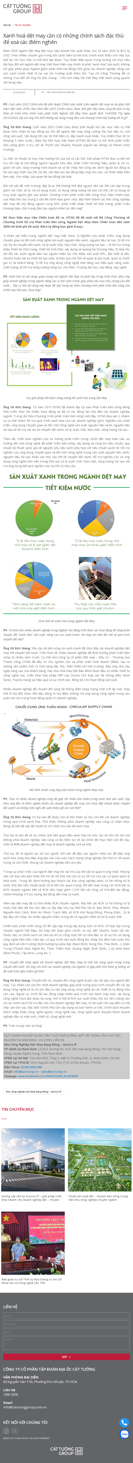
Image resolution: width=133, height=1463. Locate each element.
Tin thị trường (23, 25)
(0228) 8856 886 (31, 1067)
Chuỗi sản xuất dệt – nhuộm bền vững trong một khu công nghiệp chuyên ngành (98, 1198)
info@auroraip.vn (25, 1071)
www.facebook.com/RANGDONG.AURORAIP (48, 1076)
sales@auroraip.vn (54, 1071)
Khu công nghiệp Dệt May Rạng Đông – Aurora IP (33, 1091)
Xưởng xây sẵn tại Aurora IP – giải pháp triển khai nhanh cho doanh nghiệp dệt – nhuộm (32, 1198)
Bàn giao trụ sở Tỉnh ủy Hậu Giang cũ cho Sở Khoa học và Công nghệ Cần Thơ (31, 1281)
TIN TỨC (7, 25)
